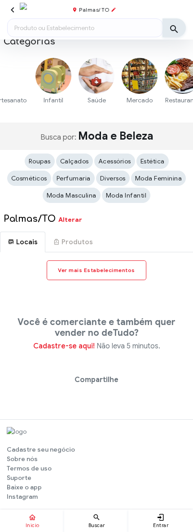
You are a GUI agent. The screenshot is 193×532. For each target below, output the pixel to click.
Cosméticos (29, 178)
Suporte (19, 478)
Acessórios (114, 161)
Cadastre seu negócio (41, 449)
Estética (152, 161)
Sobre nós (22, 459)
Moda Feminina (158, 178)
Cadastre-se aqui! (64, 346)
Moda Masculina (71, 195)
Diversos (113, 178)
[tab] (22, 242)
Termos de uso (29, 468)
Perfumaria (74, 178)
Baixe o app (24, 487)
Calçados (74, 161)
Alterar (70, 219)
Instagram (22, 496)
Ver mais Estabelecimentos (96, 270)
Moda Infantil (126, 195)
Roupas (40, 161)
